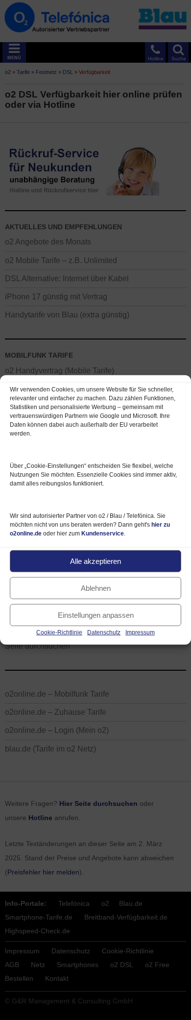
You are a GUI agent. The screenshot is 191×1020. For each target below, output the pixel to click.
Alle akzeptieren (95, 561)
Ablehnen (96, 587)
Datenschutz (103, 632)
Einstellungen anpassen (96, 614)
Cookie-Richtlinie (59, 632)
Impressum (140, 632)
